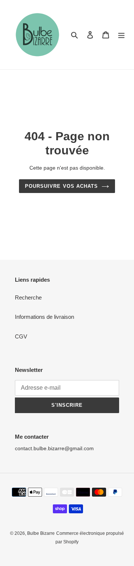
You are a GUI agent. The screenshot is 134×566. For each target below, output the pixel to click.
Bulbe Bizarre (41, 533)
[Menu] (121, 35)
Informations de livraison (44, 317)
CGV (21, 336)
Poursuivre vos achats (61, 186)
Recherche (28, 297)
